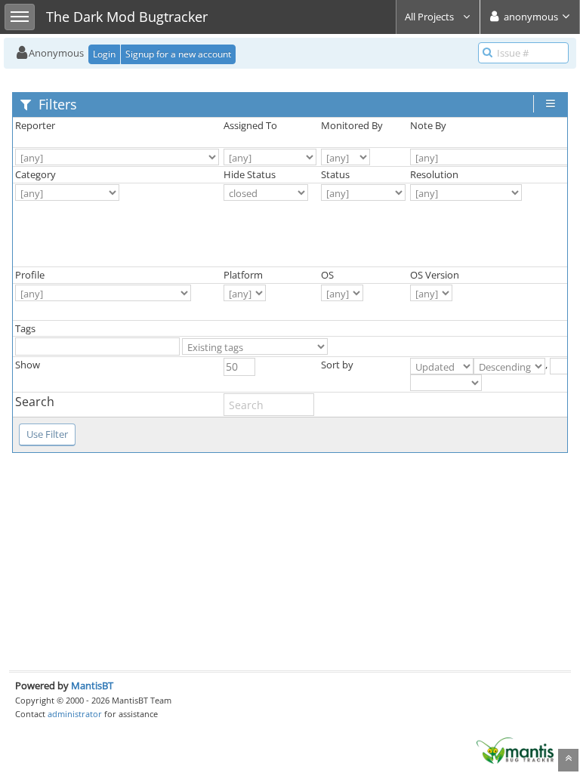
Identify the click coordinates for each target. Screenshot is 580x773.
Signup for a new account (178, 54)
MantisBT (92, 685)
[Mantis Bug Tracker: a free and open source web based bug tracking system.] (515, 749)
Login (104, 54)
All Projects (430, 16)
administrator (75, 713)
